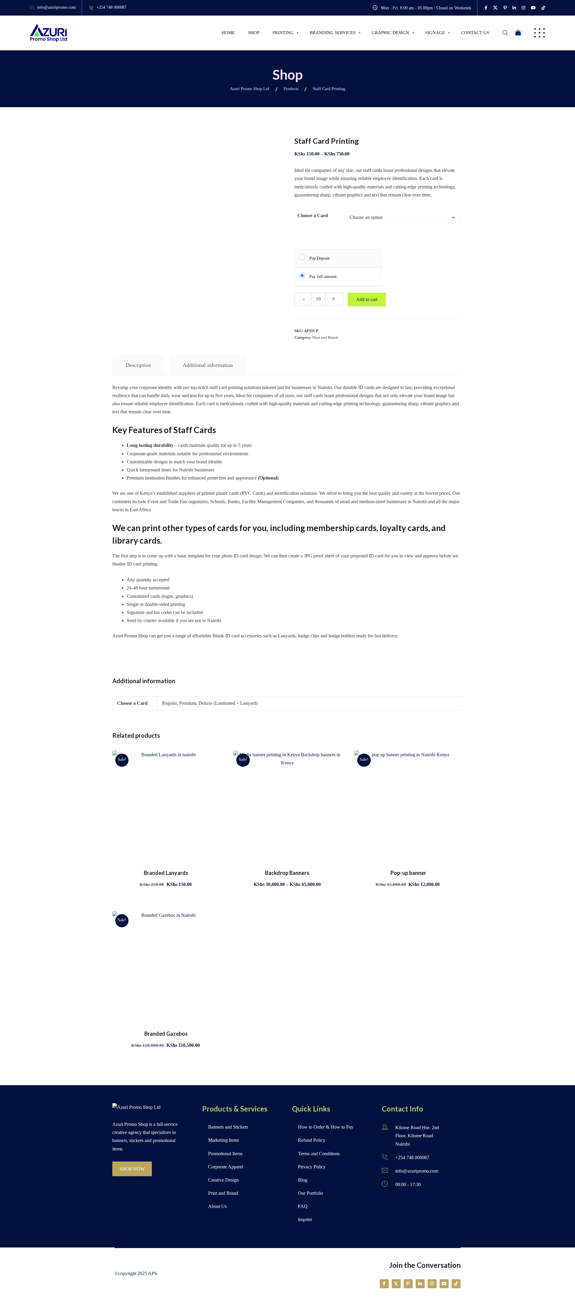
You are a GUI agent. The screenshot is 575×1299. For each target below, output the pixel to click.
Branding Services (332, 32)
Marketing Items (223, 1140)
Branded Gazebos (166, 1033)
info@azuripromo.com (56, 7)
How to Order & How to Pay (325, 1126)
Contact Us (475, 32)
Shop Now (132, 1168)
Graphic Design (390, 32)
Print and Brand (325, 337)
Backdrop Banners (287, 872)
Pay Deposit (319, 258)
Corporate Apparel (225, 1166)
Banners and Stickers (228, 1126)
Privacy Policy (312, 1166)
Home (228, 32)
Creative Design (223, 1179)
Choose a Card (312, 215)
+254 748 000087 (111, 7)
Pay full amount (323, 276)
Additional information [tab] (208, 365)
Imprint (305, 1219)
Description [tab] (138, 365)
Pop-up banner (408, 872)
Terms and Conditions (319, 1153)
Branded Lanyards (166, 872)
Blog (302, 1179)
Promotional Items (225, 1153)
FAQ (303, 1206)
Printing (283, 32)
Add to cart (366, 299)
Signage (435, 32)
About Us (217, 1206)
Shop (253, 32)
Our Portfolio (310, 1193)
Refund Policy (311, 1140)
